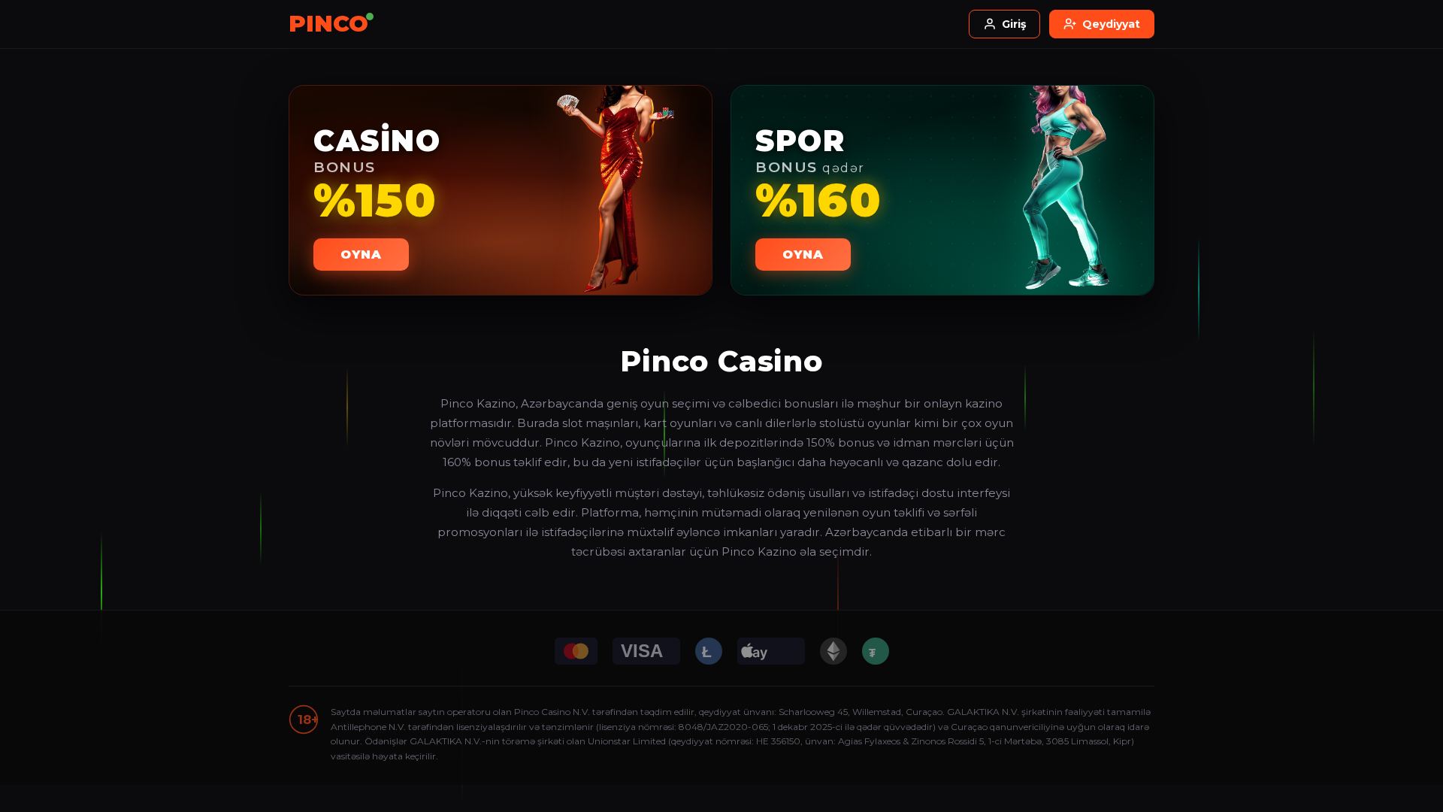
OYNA (361, 254)
